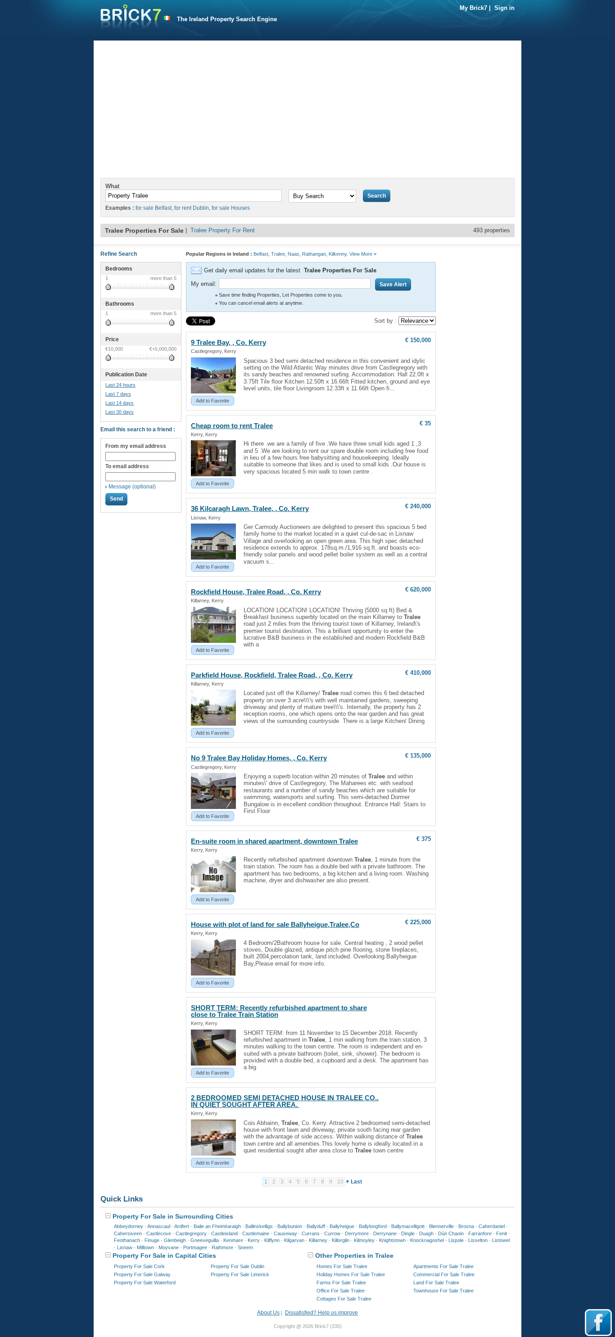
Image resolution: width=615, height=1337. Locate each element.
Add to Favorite (212, 400)
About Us (268, 1313)
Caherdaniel (492, 1226)
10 (340, 1181)
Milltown (145, 1247)
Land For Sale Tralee (436, 1282)
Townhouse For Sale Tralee (443, 1290)
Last (356, 1181)
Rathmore (222, 1247)
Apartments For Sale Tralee (443, 1266)
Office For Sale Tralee (341, 1290)
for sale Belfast (154, 208)
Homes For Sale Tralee (342, 1266)
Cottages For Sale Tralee (344, 1298)
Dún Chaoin (451, 1233)
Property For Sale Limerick (240, 1274)
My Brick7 (473, 8)
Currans (311, 1233)
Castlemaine (255, 1233)
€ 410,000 (418, 672)
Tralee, (278, 254)
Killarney (318, 1240)
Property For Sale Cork (139, 1266)
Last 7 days (118, 394)
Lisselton (478, 1240)
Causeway (285, 1233)
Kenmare (233, 1240)
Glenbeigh (175, 1240)
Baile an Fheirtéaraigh (217, 1226)
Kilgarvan (294, 1240)
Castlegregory (191, 1233)
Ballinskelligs (259, 1226)
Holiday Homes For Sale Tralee (351, 1274)
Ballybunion (289, 1226)
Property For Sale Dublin (237, 1266)
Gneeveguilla (204, 1240)
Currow (332, 1233)
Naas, (294, 254)
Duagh (426, 1233)
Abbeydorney (128, 1226)
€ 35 (425, 423)
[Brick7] (166, 18)
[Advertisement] (307, 104)
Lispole (456, 1240)
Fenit (501, 1233)
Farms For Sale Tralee (341, 1282)
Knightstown (392, 1240)
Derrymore (357, 1233)
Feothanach (127, 1240)
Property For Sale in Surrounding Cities (172, 1216)
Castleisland (224, 1233)
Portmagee (195, 1247)
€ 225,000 (418, 922)
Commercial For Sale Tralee (444, 1274)
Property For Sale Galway (142, 1274)
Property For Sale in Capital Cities (163, 1255)
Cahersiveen (128, 1233)
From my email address (135, 446)
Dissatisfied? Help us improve (321, 1313)
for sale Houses (231, 208)
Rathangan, (314, 254)
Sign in (504, 8)
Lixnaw (124, 1247)
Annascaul (158, 1226)
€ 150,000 (418, 340)
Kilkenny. (338, 254)
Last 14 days (119, 403)
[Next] (348, 1181)
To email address (127, 466)
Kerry (254, 1240)
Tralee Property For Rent (222, 230)
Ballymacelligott (408, 1226)
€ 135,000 (418, 755)
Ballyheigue (342, 1226)
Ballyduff (316, 1226)
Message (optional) (132, 486)
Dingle (408, 1233)
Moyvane (168, 1247)
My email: (204, 283)
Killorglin (340, 1240)
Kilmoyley (364, 1240)
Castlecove (158, 1233)
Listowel (501, 1240)
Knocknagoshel (427, 1240)
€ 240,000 (418, 506)
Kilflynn (272, 1240)
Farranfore (480, 1233)
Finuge (152, 1240)
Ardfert (181, 1226)
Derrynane (385, 1233)
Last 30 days (119, 412)
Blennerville (441, 1226)
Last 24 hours (120, 385)
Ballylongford (373, 1226)
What (112, 186)
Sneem (245, 1247)
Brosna (466, 1226)
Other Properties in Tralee (353, 1255)
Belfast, (261, 254)
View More (361, 254)
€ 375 (423, 839)
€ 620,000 (418, 589)
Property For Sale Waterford (145, 1282)
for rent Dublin (191, 208)
